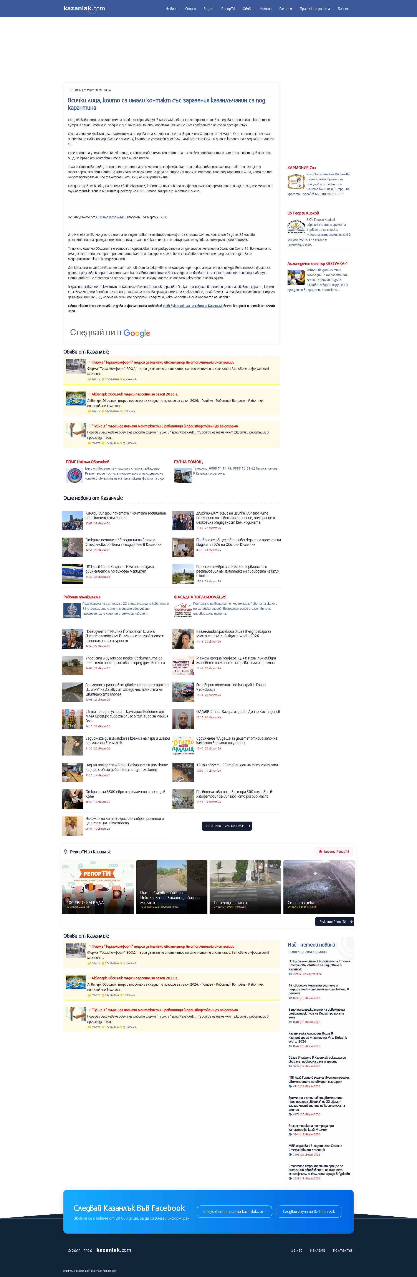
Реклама (317, 1250)
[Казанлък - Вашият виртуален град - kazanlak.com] (84, 8)
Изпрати (335, 851)
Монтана (96, 1270)
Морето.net (83, 1270)
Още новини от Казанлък (225, 826)
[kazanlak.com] (113, 1250)
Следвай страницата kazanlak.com (234, 1211)
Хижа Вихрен (110, 1270)
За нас (296, 1250)
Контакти (342, 1250)
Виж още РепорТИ (333, 921)
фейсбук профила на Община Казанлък (193, 306)
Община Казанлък (110, 217)
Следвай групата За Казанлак (309, 1211)
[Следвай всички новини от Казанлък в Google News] (110, 330)
